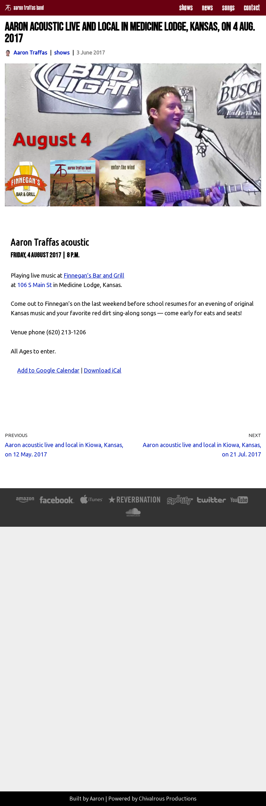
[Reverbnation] (134, 503)
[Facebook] (57, 503)
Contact (252, 8)
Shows (186, 8)
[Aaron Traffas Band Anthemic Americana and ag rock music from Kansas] (26, 8)
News (207, 8)
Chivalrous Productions (168, 798)
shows (62, 52)
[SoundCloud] (133, 515)
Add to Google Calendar (48, 370)
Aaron (97, 798)
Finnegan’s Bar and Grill (94, 275)
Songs (228, 8)
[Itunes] (91, 503)
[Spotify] (180, 503)
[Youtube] (239, 503)
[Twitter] (211, 503)
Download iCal (102, 370)
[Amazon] (25, 503)
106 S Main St (34, 285)
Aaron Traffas (30, 52)
